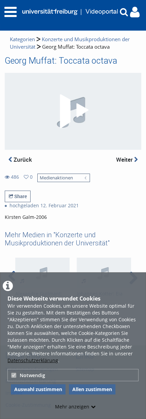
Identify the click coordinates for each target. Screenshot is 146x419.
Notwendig (32, 375)
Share (20, 196)
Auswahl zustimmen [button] (38, 389)
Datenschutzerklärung (32, 360)
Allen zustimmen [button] (92, 389)
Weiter (125, 159)
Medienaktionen (56, 178)
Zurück (22, 159)
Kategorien (22, 39)
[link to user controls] (135, 12)
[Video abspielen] (73, 111)
